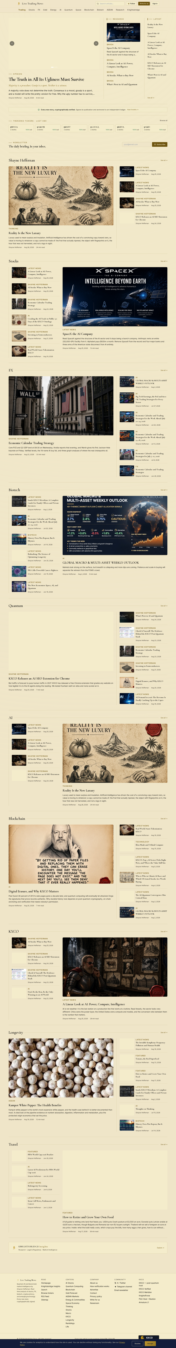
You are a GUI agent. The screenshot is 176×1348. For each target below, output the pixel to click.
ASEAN (110, 10)
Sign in (155, 4)
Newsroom (94, 1307)
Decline (138, 1344)
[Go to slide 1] (51, 67)
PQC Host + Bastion (147, 1302)
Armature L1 (144, 1306)
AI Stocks (70, 1286)
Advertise (94, 1293)
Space (78, 10)
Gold (45, 10)
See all (151, 101)
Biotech (100, 10)
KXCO (68, 1320)
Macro (68, 1317)
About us (94, 1286)
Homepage (46, 1286)
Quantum (68, 10)
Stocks (32, 10)
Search (44, 1293)
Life (67, 1330)
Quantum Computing (74, 1290)
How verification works (99, 1290)
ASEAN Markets (72, 1300)
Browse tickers (47, 1297)
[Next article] (96, 43)
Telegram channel (124, 1290)
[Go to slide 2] (53, 67)
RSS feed (45, 1300)
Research (120, 10)
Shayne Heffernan (15, 102)
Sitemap (44, 1303)
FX (39, 10)
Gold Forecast (71, 1297)
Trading (22, 10)
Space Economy (72, 1307)
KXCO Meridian (145, 1296)
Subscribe (161, 148)
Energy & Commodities (75, 1303)
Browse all (163, 124)
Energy (53, 10)
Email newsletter (121, 1294)
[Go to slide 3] (56, 67)
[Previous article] (12, 43)
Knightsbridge (133, 10)
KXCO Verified (145, 1292)
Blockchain (89, 10)
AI (60, 10)
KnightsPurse (144, 1299)
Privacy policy (96, 1300)
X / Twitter (121, 1286)
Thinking (69, 1310)
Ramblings (70, 1327)
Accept (150, 1344)
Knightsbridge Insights (50, 1290)
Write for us (144, 4)
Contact (93, 1297)
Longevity (70, 1323)
